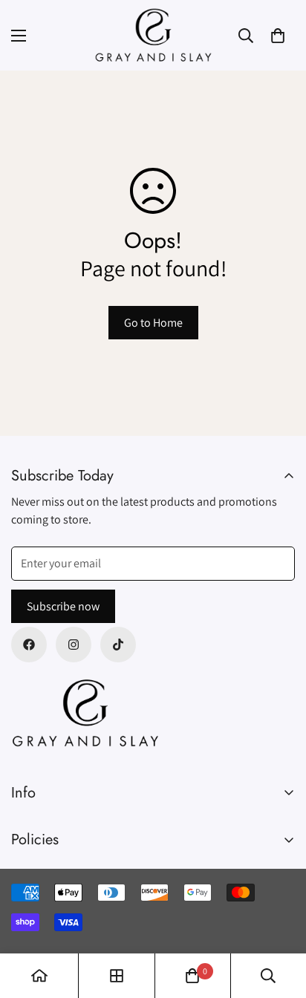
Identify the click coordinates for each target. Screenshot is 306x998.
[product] (39, 976)
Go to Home (153, 322)
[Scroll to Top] (279, 919)
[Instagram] (73, 644)
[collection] (116, 975)
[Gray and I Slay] (153, 35)
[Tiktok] (118, 644)
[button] (278, 36)
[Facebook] (29, 644)
